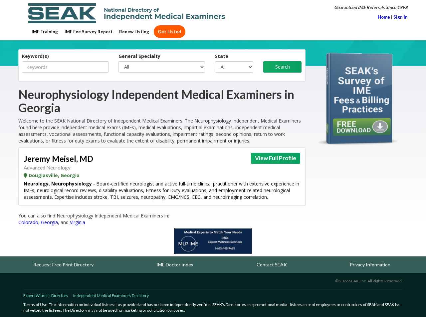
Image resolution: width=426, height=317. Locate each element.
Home (384, 17)
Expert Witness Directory (45, 295)
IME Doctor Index (174, 264)
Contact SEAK (272, 264)
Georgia (49, 222)
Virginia (77, 222)
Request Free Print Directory (63, 264)
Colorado (28, 222)
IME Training (45, 31)
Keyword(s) (35, 56)
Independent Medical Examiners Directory (111, 295)
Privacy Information (370, 264)
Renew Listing (134, 31)
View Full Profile (275, 158)
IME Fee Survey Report (88, 31)
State (221, 56)
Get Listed (169, 31)
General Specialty (139, 56)
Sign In (400, 17)
